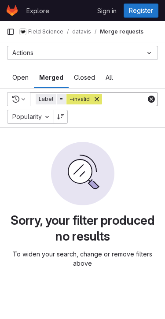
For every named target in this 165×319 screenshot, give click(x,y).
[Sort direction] (61, 117)
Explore (37, 11)
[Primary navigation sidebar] (11, 32)
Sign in (107, 11)
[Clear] (151, 99)
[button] (70, 99)
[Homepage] (12, 11)
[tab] (20, 77)
